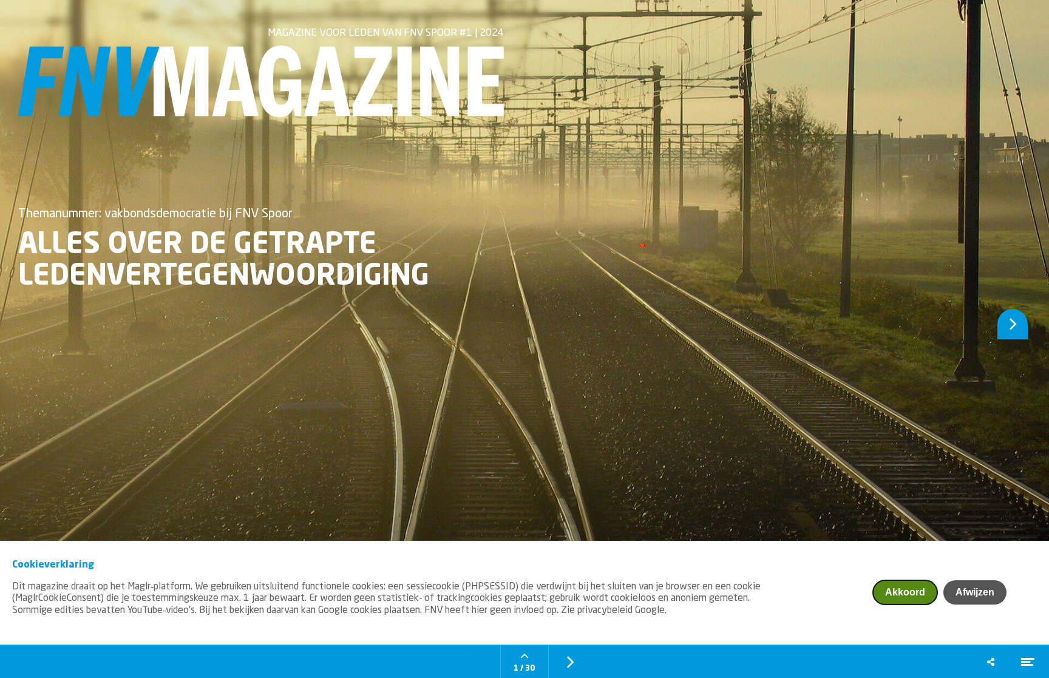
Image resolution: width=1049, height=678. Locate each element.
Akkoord (905, 592)
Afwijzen (975, 592)
